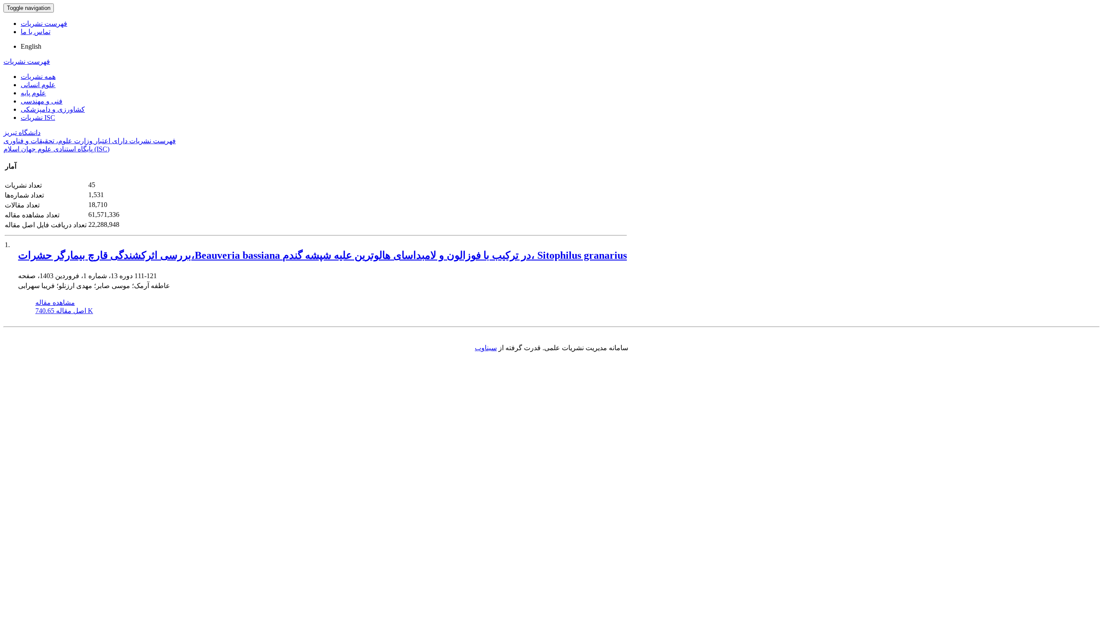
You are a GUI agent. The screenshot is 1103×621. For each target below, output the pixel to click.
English (31, 46)
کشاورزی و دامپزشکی (53, 109)
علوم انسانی (38, 84)
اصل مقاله (64, 310)
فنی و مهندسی (41, 101)
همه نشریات (38, 76)
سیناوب (486, 347)
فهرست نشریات (44, 23)
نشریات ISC (38, 117)
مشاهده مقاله (55, 302)
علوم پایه (33, 93)
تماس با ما (35, 31)
